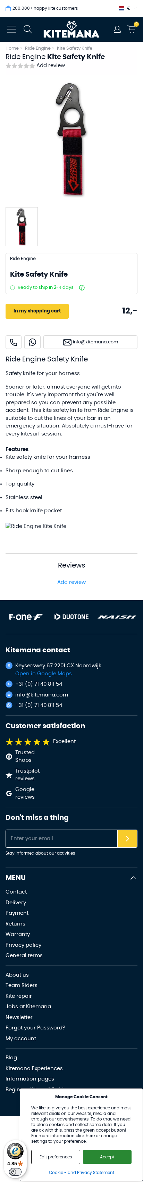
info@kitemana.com (41, 695)
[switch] (15, 1172)
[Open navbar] (12, 29)
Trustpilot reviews (27, 775)
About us (17, 975)
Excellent (64, 741)
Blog (11, 1057)
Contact (16, 892)
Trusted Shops (25, 756)
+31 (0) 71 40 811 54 (38, 684)
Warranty (18, 934)
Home (12, 48)
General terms (24, 955)
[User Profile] (117, 29)
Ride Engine (38, 48)
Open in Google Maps (43, 673)
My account (21, 1038)
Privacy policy (23, 945)
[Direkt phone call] (14, 342)
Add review (50, 65)
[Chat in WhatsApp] (32, 342)
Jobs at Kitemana (28, 1006)
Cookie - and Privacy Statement (81, 1173)
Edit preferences (56, 1157)
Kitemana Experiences (34, 1068)
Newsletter (19, 1017)
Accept (107, 1157)
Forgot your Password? (35, 1027)
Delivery (16, 902)
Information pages (30, 1079)
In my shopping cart (37, 311)
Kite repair (19, 996)
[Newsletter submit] (127, 839)
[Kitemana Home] (71, 29)
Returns (15, 924)
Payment (17, 913)
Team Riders (21, 985)
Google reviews (25, 793)
